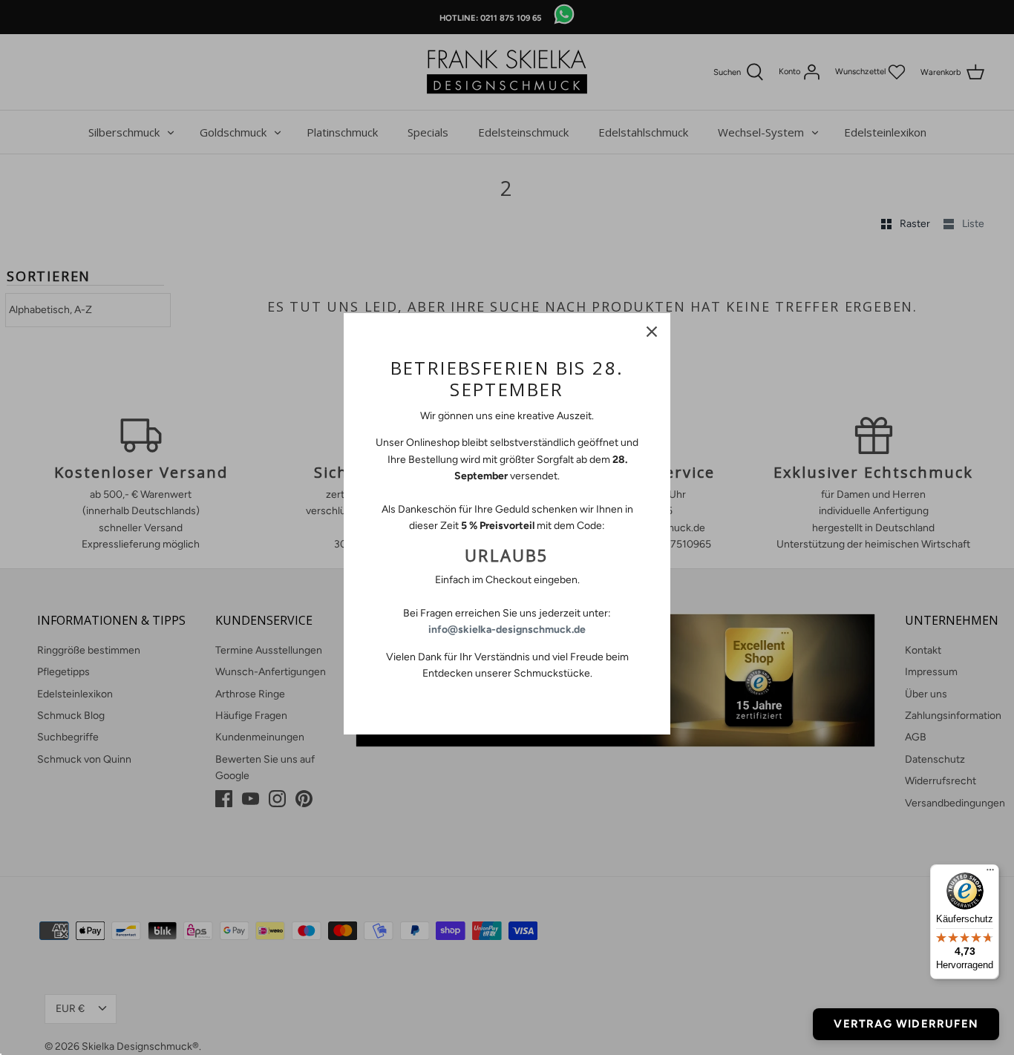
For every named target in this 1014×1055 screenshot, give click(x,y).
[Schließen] (651, 331)
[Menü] (990, 873)
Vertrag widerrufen (906, 1024)
